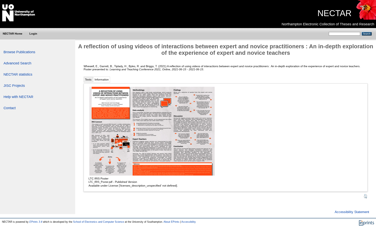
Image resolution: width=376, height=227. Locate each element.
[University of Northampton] (18, 20)
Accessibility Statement (352, 212)
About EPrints (171, 221)
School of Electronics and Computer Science (98, 221)
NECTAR (334, 13)
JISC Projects (14, 86)
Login (33, 33)
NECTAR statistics (18, 74)
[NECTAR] (366, 18)
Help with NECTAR (18, 97)
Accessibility (188, 221)
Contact (10, 108)
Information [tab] (102, 79)
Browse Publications (19, 52)
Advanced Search (17, 63)
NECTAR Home (12, 33)
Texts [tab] (88, 79)
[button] (365, 196)
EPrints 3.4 (35, 221)
